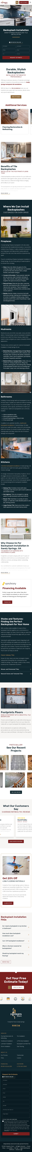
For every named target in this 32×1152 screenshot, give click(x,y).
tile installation (16, 88)
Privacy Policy (6, 1130)
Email (18, 50)
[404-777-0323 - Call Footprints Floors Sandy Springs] (17, 2)
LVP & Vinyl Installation (23, 1041)
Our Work (20, 1064)
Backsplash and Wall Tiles (23, 1044)
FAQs (2, 1058)
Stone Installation (5, 1046)
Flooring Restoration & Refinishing (12, 128)
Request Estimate (16, 57)
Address (4, 1097)
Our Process (4, 1055)
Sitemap (16, 1148)
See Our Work (16, 792)
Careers (19, 1058)
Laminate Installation (6, 1044)
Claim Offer (8, 903)
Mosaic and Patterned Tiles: (10, 669)
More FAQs (5, 962)
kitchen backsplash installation (11, 466)
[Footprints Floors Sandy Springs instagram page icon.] (15, 1025)
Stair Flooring (20, 1046)
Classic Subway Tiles (7, 655)
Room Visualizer (6, 1066)
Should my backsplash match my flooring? (13, 954)
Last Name (19, 46)
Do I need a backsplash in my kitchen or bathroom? (14, 927)
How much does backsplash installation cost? (11, 934)
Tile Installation (21, 1036)
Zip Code (4, 1105)
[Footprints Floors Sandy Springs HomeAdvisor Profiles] (9, 999)
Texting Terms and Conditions (9, 1119)
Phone (4, 50)
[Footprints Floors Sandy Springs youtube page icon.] (17, 1025)
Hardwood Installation (7, 1041)
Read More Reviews (16, 841)
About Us (4, 1052)
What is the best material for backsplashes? (11, 947)
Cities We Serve (22, 1066)
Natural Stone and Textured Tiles (12, 674)
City (3, 1101)
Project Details (5, 1113)
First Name (5, 46)
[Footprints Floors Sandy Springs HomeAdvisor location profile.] (16, 999)
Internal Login (19, 1149)
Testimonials (20, 1055)
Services (3, 1033)
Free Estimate (24, 2)
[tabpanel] (14, 121)
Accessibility (10, 1148)
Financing (7, 602)
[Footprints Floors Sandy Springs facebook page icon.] (13, 1025)
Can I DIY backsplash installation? (13, 941)
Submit (16, 1134)
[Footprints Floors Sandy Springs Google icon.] (19, 1025)
